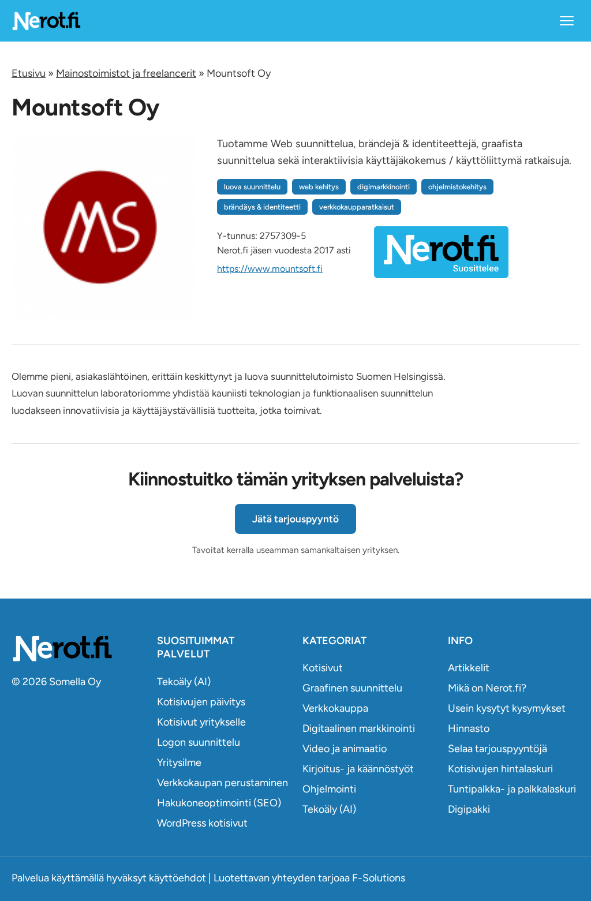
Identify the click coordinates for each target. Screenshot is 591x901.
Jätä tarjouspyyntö (295, 519)
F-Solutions (378, 878)
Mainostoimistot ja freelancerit (126, 73)
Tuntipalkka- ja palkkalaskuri (512, 789)
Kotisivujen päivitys (201, 702)
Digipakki (469, 809)
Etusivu (29, 73)
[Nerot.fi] (77, 648)
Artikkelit (468, 667)
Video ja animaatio (344, 748)
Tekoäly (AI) (184, 681)
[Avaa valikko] (566, 20)
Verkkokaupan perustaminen (222, 782)
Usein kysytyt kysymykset (507, 708)
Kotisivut (322, 667)
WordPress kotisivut (202, 823)
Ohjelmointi (329, 789)
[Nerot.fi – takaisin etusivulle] (46, 20)
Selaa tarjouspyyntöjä (497, 748)
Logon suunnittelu (198, 742)
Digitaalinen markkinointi (358, 728)
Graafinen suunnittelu (352, 688)
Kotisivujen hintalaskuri (500, 768)
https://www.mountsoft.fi (270, 268)
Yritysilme (179, 762)
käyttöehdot (177, 878)
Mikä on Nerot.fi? (487, 688)
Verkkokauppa (335, 708)
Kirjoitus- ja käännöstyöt (358, 768)
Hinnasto (468, 728)
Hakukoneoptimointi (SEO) (219, 803)
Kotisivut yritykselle (201, 722)
